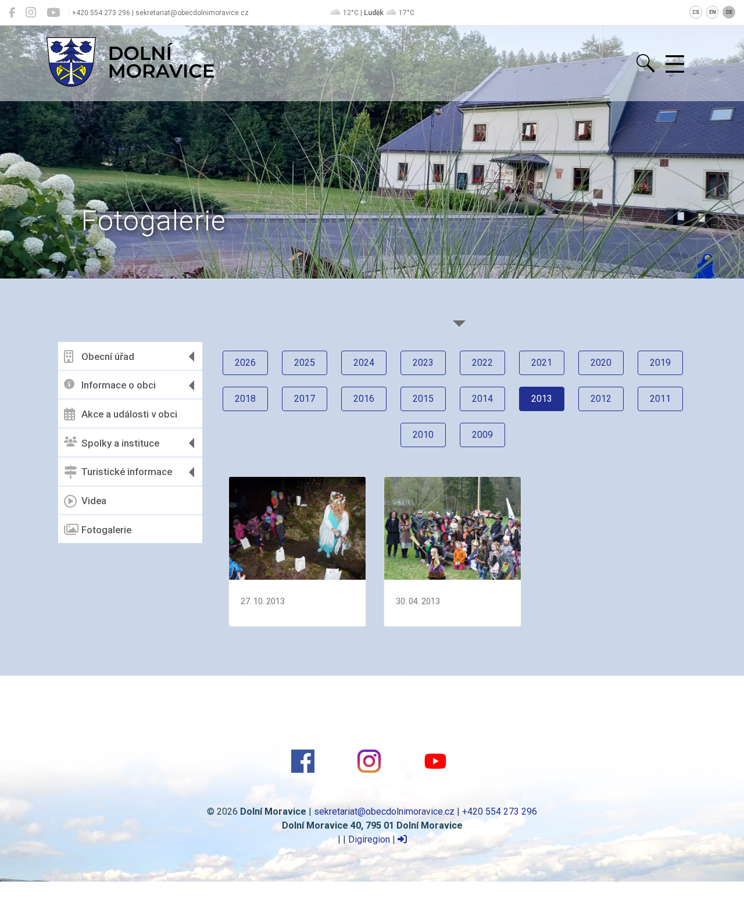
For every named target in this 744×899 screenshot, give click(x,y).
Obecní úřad (107, 356)
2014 (482, 398)
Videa (93, 500)
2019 (660, 362)
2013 (541, 398)
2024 (363, 362)
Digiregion (369, 839)
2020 (601, 362)
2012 (601, 398)
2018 (245, 398)
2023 (423, 362)
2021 (541, 362)
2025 (304, 362)
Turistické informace (126, 471)
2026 (245, 362)
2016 (363, 398)
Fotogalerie (106, 530)
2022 (482, 362)
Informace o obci (118, 385)
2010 (423, 434)
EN (712, 12)
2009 (482, 434)
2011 (660, 398)
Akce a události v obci (129, 414)
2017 (304, 398)
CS (695, 12)
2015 (423, 398)
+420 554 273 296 (499, 811)
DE (729, 12)
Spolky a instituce (120, 443)
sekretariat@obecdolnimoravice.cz (384, 811)
